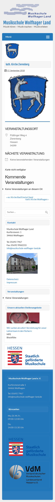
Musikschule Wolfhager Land (27, 22)
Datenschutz (12, 279)
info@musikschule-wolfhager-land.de (24, 248)
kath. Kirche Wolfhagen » (37, 199)
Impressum (12, 282)
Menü (8, 36)
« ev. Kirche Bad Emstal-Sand (19, 197)
